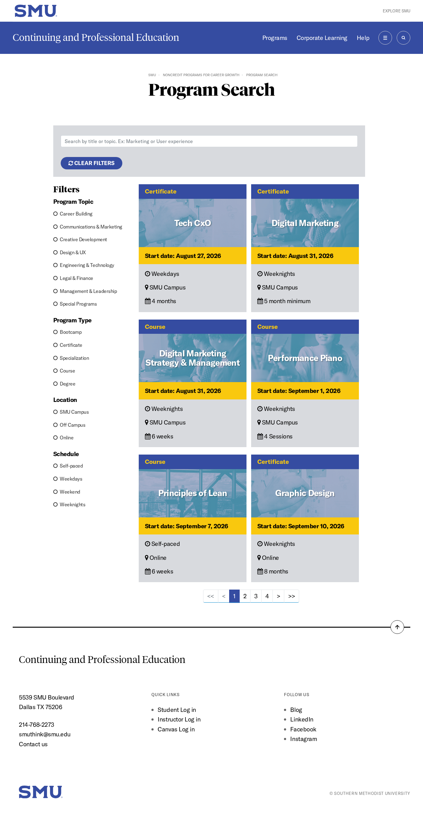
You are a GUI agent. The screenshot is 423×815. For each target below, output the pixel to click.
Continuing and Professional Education (96, 37)
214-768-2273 (36, 724)
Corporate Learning (322, 37)
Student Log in (177, 709)
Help (363, 37)
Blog (296, 709)
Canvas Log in (176, 729)
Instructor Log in (179, 719)
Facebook (303, 729)
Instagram (303, 739)
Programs (274, 37)
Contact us (33, 744)
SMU (152, 75)
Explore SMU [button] (396, 10)
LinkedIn (301, 719)
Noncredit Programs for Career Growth (201, 75)
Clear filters (94, 163)
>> (291, 596)
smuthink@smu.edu (44, 734)
